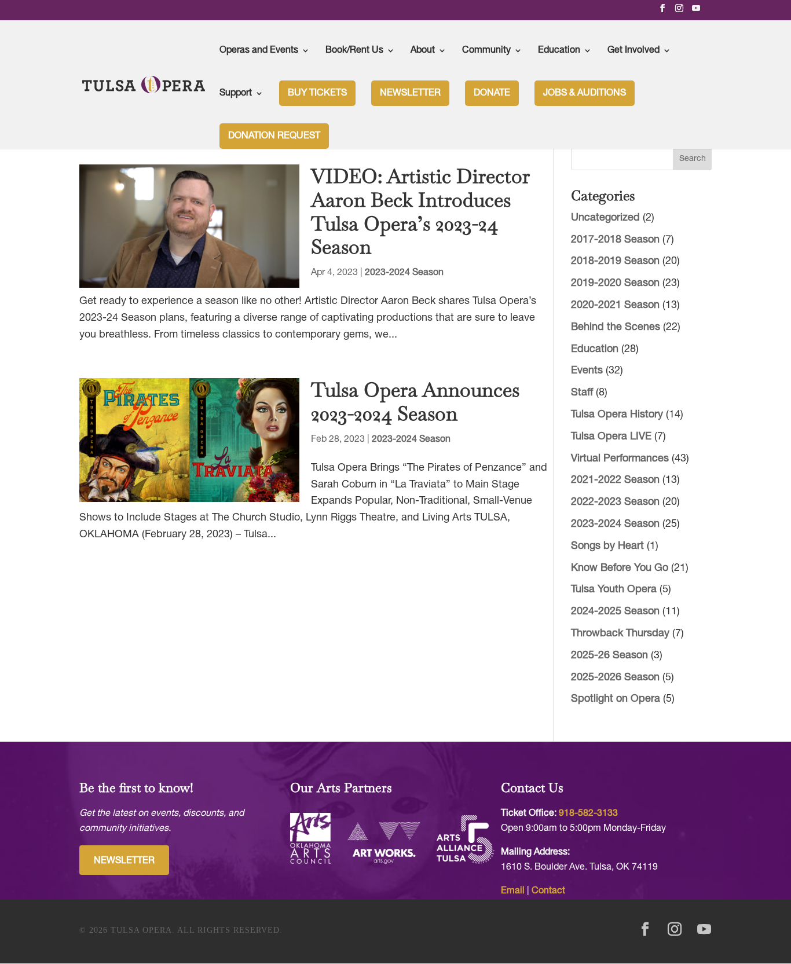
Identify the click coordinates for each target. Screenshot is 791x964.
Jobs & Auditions (584, 93)
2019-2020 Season (615, 283)
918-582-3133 (588, 813)
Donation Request (274, 136)
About (423, 50)
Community (486, 50)
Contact (548, 891)
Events (587, 371)
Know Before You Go (619, 568)
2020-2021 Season (615, 305)
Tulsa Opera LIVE (611, 437)
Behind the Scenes (615, 327)
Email (513, 891)
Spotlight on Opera (615, 699)
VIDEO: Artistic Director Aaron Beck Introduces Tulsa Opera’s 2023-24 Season (420, 211)
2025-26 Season (609, 656)
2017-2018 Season (615, 240)
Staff (582, 393)
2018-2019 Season (615, 261)
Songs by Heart (607, 546)
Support (235, 93)
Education (559, 50)
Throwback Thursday (620, 634)
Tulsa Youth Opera (614, 590)
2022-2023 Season (615, 502)
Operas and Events (258, 50)
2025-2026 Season (615, 678)
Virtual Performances (620, 459)
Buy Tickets (317, 93)
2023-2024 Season (404, 273)
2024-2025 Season (615, 612)
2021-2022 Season (615, 480)
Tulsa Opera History (617, 415)
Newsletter (410, 93)
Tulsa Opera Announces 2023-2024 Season (415, 401)
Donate (492, 93)
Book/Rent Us (354, 50)
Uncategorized (605, 218)
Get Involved (633, 50)
